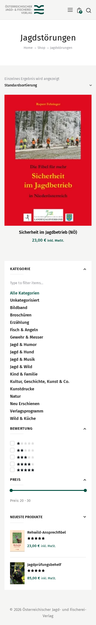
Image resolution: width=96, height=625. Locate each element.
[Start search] (89, 10)
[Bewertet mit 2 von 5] (48, 450)
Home (28, 48)
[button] (70, 10)
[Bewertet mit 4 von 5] (48, 464)
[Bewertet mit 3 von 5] (48, 457)
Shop (41, 48)
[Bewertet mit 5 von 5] (48, 470)
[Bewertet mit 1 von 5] (48, 443)
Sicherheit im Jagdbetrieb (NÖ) (48, 232)
